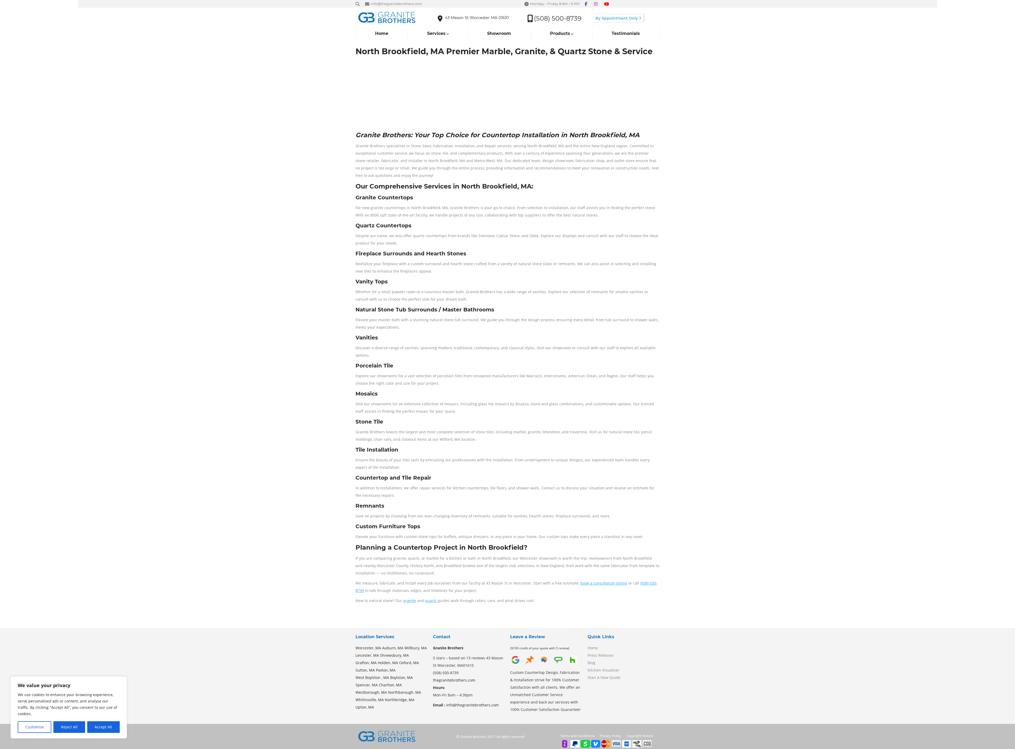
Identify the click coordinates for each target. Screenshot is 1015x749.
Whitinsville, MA (370, 699)
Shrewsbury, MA (394, 655)
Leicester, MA (367, 655)
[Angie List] (558, 663)
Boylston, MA (401, 677)
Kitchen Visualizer (603, 670)
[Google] (515, 663)
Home (593, 647)
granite (409, 600)
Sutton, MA (365, 670)
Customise (34, 726)
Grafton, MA (366, 662)
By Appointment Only (617, 18)
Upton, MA (365, 707)
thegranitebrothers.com (454, 680)
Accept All (103, 726)
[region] (69, 707)
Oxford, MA (409, 662)
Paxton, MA (385, 670)
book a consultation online (603, 583)
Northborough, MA (404, 692)
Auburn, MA (392, 647)
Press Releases (601, 655)
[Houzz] (572, 663)
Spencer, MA (367, 684)
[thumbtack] (529, 663)
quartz (431, 600)
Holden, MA (388, 662)
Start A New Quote (604, 677)
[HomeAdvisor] (544, 663)
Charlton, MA (390, 684)
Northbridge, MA (399, 699)
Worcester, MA (368, 647)
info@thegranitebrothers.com (472, 704)
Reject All (69, 726)
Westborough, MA (371, 692)
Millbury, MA (415, 647)
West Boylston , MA (372, 677)
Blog (591, 662)
